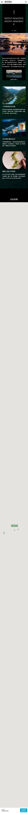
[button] (18, 529)
